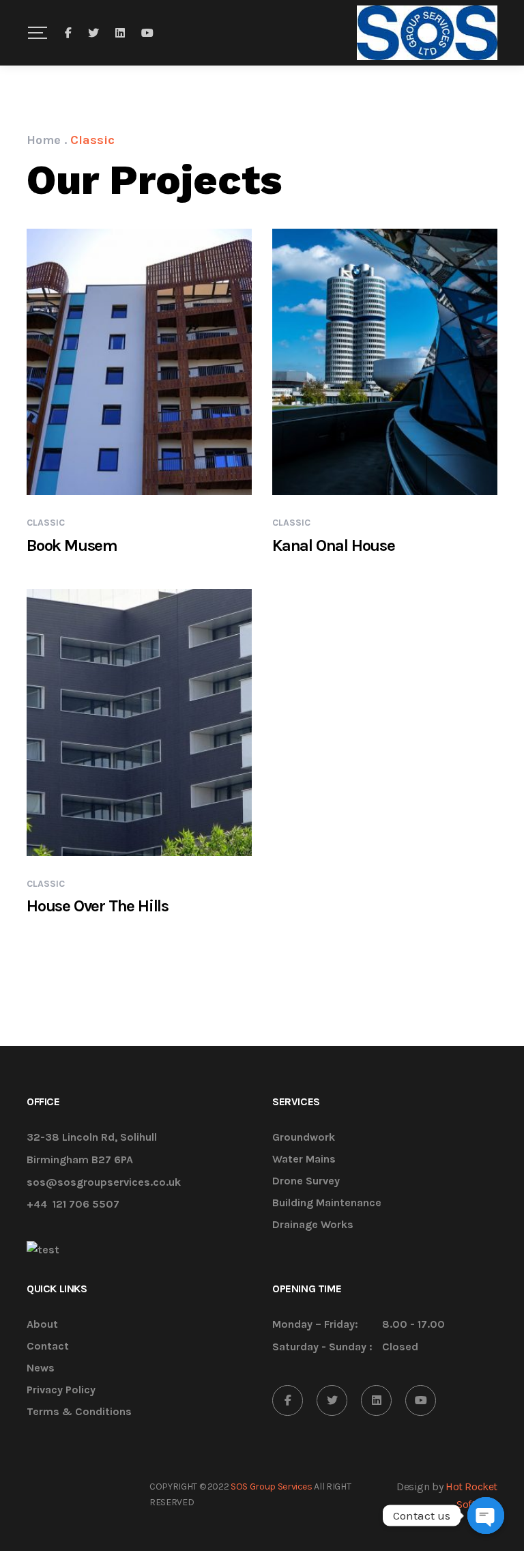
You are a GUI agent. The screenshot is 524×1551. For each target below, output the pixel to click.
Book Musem (72, 545)
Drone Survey (306, 1181)
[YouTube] (420, 1400)
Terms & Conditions (79, 1412)
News (41, 1368)
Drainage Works (312, 1225)
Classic (46, 522)
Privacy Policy (61, 1390)
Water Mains (304, 1159)
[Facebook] (287, 1400)
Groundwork (303, 1137)
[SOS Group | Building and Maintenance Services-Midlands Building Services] (427, 32)
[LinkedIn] (376, 1400)
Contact (48, 1346)
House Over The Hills (98, 905)
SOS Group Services (271, 1486)
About (42, 1325)
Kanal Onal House (333, 545)
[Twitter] (332, 1400)
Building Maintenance (326, 1203)
